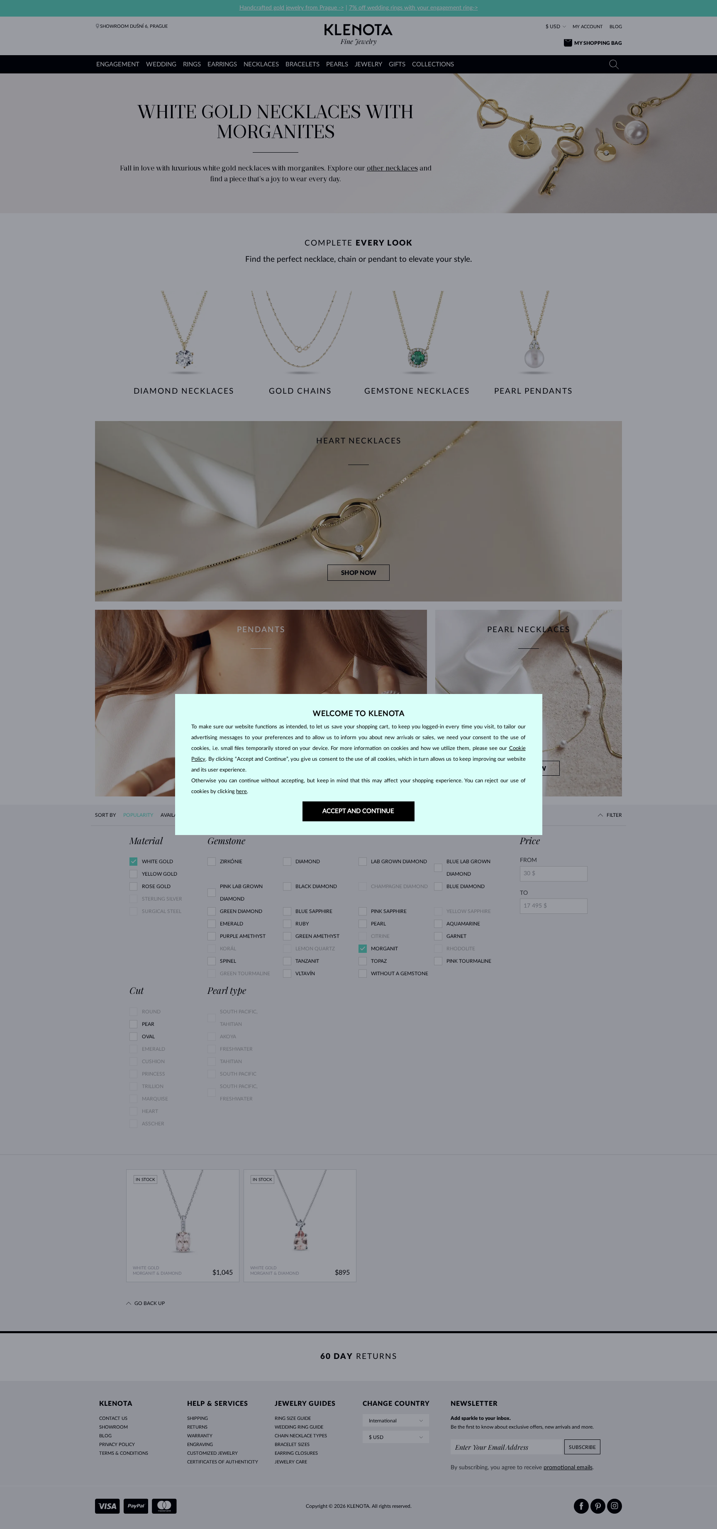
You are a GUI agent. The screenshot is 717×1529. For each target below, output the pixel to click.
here (241, 791)
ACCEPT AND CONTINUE (358, 811)
